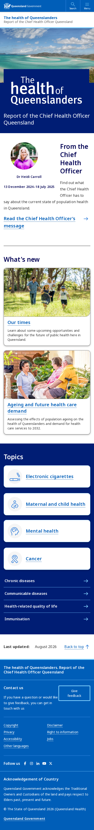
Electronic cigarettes (49, 476)
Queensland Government (24, 818)
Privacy (9, 732)
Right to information (62, 732)
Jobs (50, 739)
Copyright (11, 725)
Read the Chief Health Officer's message (39, 222)
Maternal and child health (56, 504)
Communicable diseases (26, 593)
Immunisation (17, 618)
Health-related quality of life (31, 606)
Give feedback (74, 693)
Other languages (16, 746)
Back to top (74, 646)
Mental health (42, 531)
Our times (19, 322)
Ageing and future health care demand (42, 407)
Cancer (34, 559)
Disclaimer (55, 725)
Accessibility (13, 739)
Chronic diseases (20, 580)
